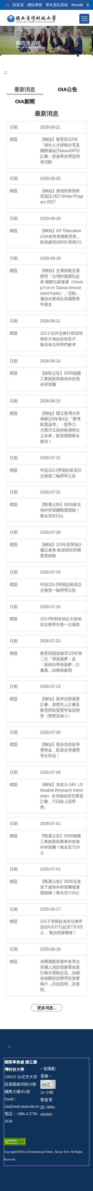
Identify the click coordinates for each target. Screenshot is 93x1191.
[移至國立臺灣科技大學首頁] (31, 18)
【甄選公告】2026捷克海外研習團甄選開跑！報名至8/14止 (60, 510)
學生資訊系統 (57, 5)
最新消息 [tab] (24, 89)
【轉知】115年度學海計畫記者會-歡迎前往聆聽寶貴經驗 (61, 550)
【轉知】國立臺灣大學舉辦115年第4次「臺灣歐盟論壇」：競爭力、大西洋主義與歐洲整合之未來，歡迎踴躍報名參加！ (60, 427)
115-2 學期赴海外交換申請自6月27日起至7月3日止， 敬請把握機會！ (61, 927)
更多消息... (46, 1008)
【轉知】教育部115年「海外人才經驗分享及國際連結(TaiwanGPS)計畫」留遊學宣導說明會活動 (60, 150)
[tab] (78, 55)
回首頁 (18, 5)
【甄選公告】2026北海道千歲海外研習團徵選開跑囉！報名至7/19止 (60, 887)
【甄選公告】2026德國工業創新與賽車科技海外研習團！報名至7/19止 (60, 844)
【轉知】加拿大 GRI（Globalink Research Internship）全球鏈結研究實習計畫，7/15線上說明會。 (61, 796)
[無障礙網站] (15, 1141)
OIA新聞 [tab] (25, 101)
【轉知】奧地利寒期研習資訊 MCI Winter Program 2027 (61, 196)
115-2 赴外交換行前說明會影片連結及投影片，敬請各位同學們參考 (61, 339)
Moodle (77, 5)
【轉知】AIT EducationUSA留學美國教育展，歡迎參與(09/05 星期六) (60, 236)
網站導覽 (34, 5)
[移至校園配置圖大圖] (48, 1084)
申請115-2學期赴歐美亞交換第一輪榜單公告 (61, 587)
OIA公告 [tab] (67, 89)
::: (7, 5)
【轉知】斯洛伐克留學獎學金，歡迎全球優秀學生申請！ (60, 750)
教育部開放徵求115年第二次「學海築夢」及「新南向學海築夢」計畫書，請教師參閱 (61, 661)
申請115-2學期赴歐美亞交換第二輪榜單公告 (61, 473)
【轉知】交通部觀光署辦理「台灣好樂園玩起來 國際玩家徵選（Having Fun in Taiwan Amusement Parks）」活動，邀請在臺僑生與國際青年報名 (61, 287)
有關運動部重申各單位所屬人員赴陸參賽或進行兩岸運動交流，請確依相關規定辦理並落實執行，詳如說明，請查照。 (60, 975)
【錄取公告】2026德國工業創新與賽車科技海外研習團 (60, 379)
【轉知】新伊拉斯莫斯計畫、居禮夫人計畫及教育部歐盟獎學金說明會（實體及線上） (60, 707)
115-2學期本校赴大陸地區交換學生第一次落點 (61, 622)
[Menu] (84, 19)
